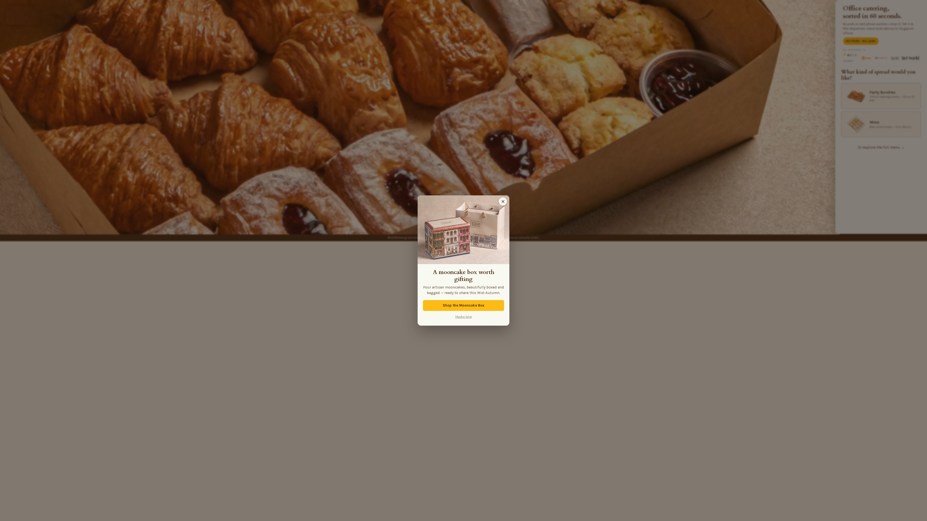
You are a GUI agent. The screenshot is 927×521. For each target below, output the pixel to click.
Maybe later (463, 317)
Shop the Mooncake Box (463, 305)
